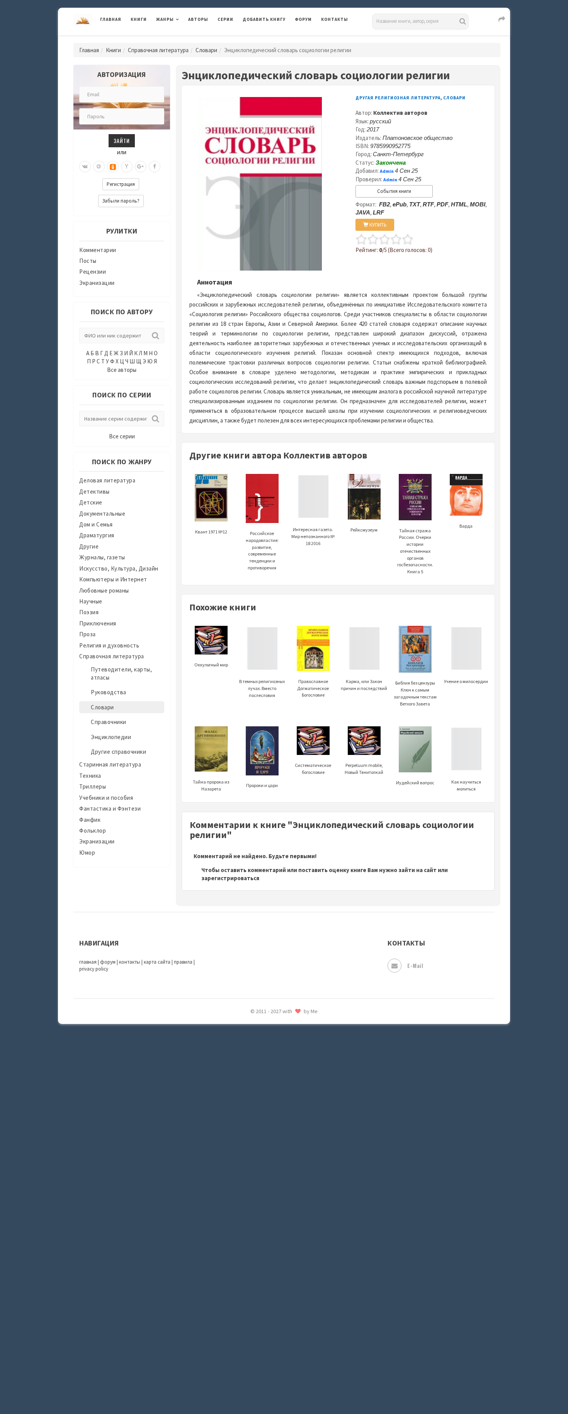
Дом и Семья (96, 524)
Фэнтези (254, 1284)
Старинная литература (110, 764)
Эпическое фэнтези (269, 1336)
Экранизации (97, 282)
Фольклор (92, 830)
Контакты (334, 19)
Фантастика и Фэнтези (110, 808)
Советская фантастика (274, 1145)
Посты (88, 260)
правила (183, 962)
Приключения (97, 623)
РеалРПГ (254, 1076)
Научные (90, 601)
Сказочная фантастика (274, 1111)
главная (88, 962)
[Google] (140, 166)
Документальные (102, 513)
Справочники (108, 722)
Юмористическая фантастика (283, 1387)
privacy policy (93, 969)
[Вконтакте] (85, 166)
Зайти (122, 140)
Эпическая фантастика (274, 1318)
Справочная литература (158, 50)
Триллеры (92, 786)
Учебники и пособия (106, 797)
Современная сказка (270, 1163)
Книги (139, 19)
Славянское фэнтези (271, 1128)
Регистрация (121, 184)
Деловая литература (270, 39)
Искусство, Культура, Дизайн (118, 568)
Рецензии (92, 271)
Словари (206, 50)
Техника (90, 775)
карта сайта (157, 962)
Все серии (122, 436)
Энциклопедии (111, 737)
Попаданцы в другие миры (278, 1024)
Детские (90, 502)
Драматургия (96, 535)
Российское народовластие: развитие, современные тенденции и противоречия (262, 550)
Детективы (94, 491)
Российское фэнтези (271, 1094)
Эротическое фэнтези (273, 1370)
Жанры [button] (165, 19)
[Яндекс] (127, 166)
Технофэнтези (262, 1232)
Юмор (87, 852)
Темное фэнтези (265, 1215)
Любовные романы (104, 590)
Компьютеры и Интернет (113, 579)
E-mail (415, 965)
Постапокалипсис (268, 1042)
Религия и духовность (109, 645)
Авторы (198, 19)
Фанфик (89, 819)
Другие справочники (118, 751)
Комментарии (97, 250)
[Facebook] (154, 166)
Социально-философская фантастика (294, 1180)
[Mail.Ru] (99, 166)
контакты (129, 962)
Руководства (108, 692)
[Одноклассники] (113, 166)
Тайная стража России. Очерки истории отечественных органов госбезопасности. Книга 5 (415, 551)
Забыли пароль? (120, 201)
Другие (89, 546)
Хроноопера (259, 1301)
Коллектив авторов (400, 112)
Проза (87, 634)
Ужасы (251, 1249)
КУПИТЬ (377, 224)
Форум (303, 19)
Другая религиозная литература (397, 98)
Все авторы (121, 369)
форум (108, 962)
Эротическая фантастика (277, 1353)
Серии (225, 19)
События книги (394, 191)
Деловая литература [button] (183, 39)
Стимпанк (256, 1197)
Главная (110, 19)
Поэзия (89, 612)
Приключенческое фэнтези (280, 1059)
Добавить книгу (264, 19)
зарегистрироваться (230, 878)
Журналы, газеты (102, 557)
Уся (248, 1266)
